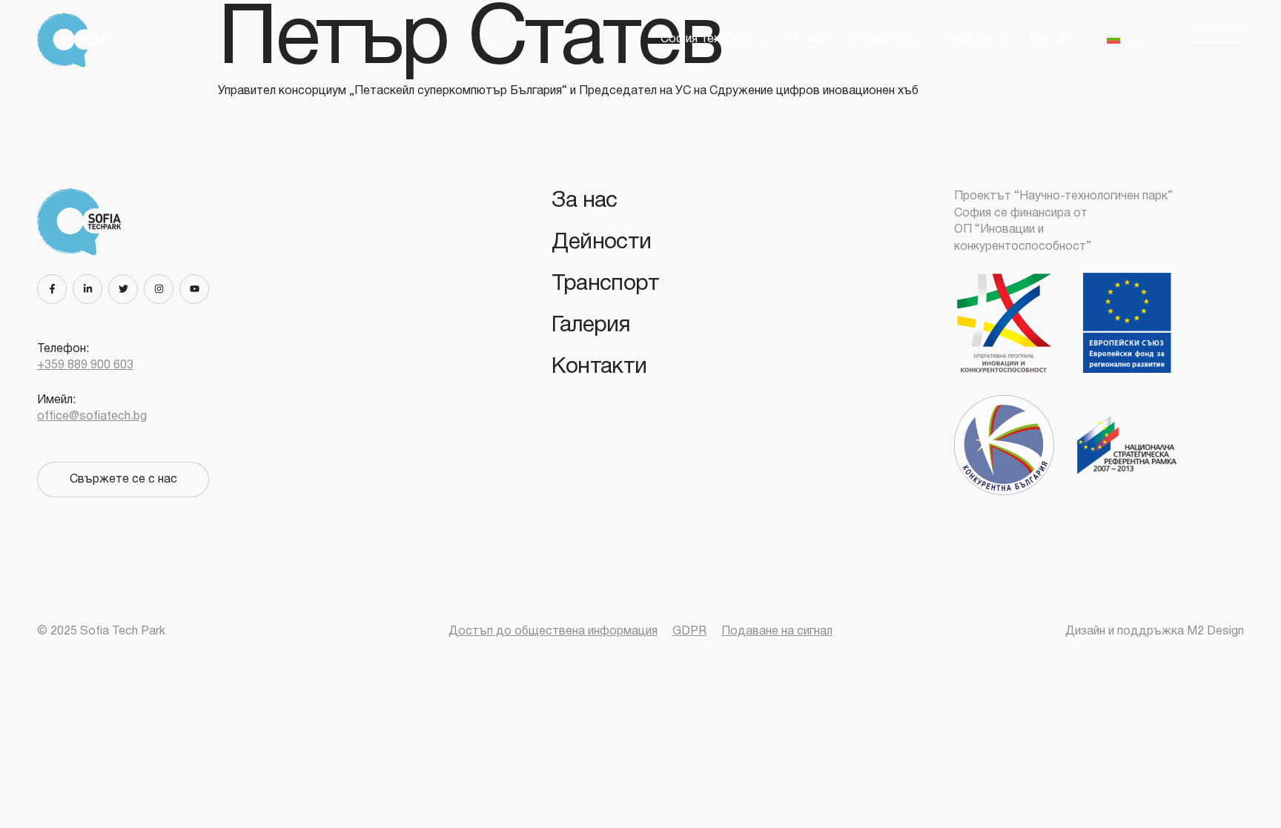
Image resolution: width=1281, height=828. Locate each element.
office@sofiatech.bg (92, 416)
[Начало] (76, 40)
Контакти (1056, 39)
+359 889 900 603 (85, 365)
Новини (808, 39)
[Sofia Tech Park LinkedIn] (90, 289)
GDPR (689, 631)
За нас (584, 201)
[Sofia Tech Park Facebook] (55, 289)
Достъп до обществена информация (553, 631)
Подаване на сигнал (777, 631)
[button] (1217, 40)
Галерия (591, 326)
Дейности (601, 243)
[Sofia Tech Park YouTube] (197, 289)
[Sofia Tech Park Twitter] (126, 289)
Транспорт (605, 284)
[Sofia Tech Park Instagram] (161, 289)
